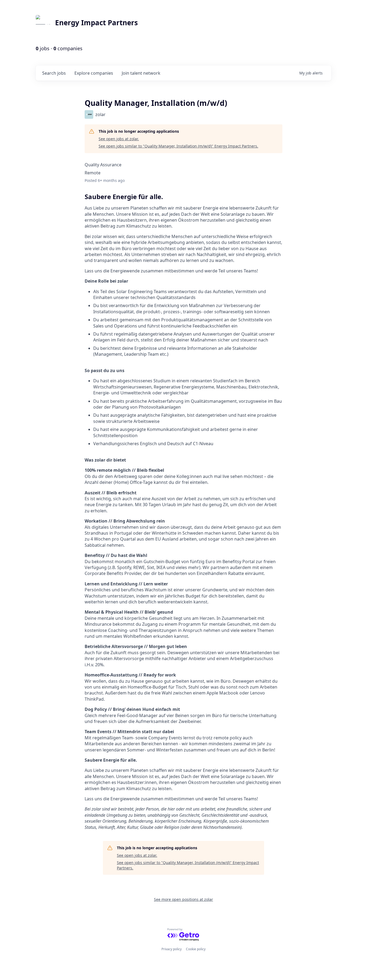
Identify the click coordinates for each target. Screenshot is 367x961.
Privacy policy (171, 949)
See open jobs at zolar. (119, 138)
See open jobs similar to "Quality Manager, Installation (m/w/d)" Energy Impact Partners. (178, 146)
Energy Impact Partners (96, 22)
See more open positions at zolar (183, 899)
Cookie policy (196, 949)
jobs (54, 73)
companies (93, 73)
